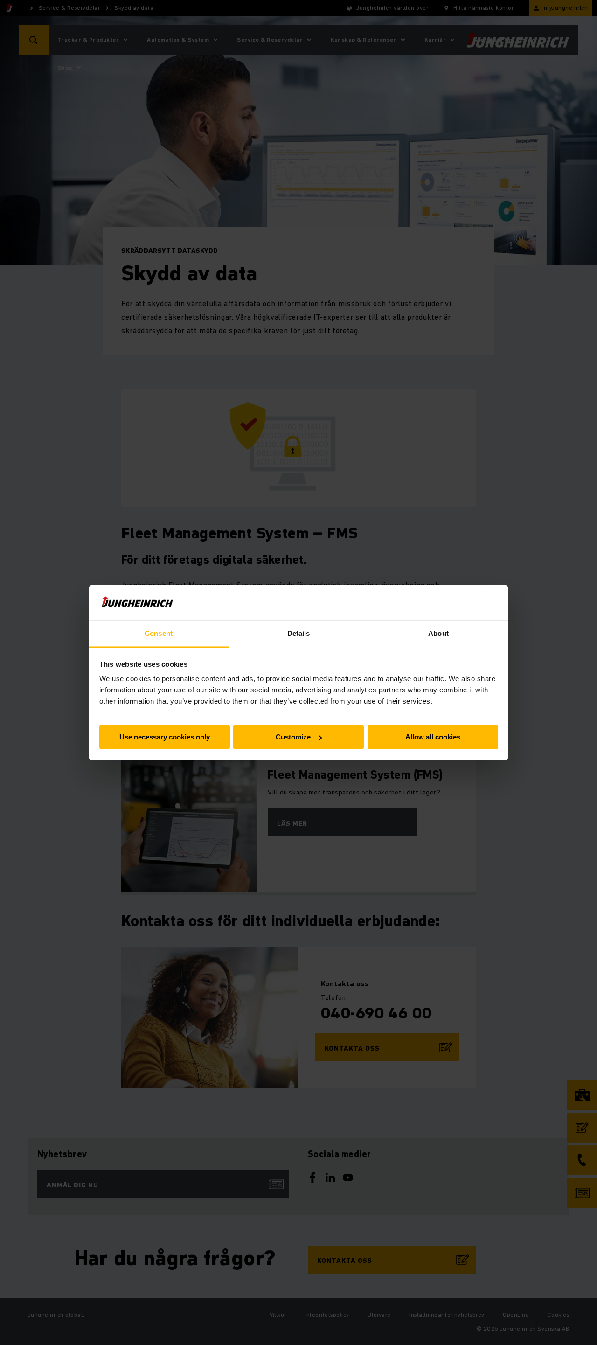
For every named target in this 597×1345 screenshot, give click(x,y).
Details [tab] (298, 634)
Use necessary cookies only (164, 737)
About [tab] (438, 634)
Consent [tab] (159, 634)
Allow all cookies (432, 737)
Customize (293, 737)
